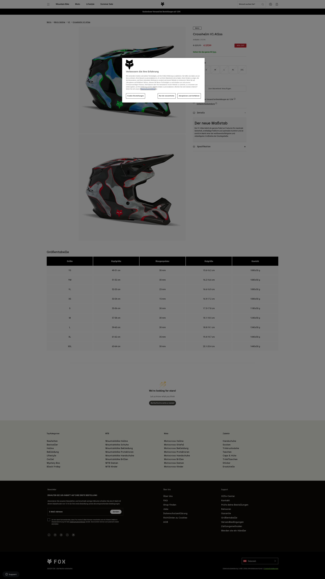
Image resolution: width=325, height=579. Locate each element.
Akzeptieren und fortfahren (189, 96)
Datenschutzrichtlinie (148, 89)
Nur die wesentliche (166, 96)
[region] (163, 80)
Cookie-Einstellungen (135, 96)
